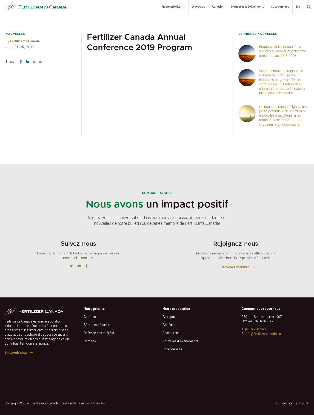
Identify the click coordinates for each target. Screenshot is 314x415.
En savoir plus (16, 352)
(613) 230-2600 (256, 329)
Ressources (171, 333)
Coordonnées (280, 6)
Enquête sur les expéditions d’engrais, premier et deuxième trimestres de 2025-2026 (282, 51)
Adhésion (218, 6)
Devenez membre (235, 267)
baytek (304, 403)
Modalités (98, 403)
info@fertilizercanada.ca (263, 334)
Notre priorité (171, 6)
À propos (198, 6)
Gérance (90, 317)
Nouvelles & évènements (247, 6)
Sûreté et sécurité (97, 325)
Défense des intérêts (99, 333)
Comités (90, 341)
